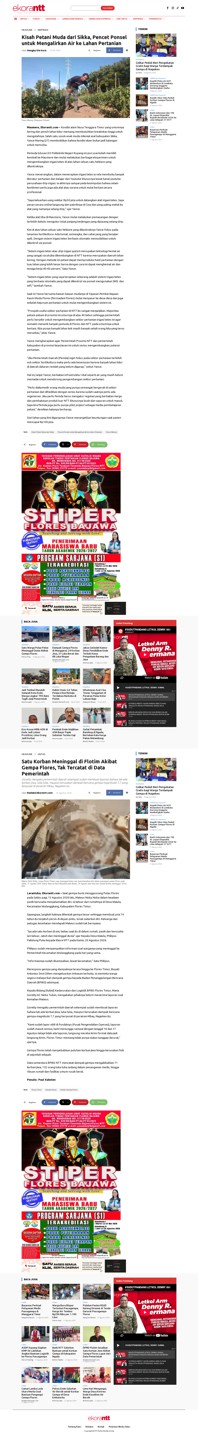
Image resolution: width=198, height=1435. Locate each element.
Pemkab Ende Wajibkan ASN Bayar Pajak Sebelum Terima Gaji (65, 732)
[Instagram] (172, 8)
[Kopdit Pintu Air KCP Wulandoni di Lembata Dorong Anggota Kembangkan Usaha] (142, 83)
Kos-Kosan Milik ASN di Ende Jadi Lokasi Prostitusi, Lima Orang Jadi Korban (35, 734)
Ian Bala (139, 73)
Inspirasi (43, 30)
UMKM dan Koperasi (158, 78)
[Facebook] (167, 8)
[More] (127, 50)
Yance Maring (111, 432)
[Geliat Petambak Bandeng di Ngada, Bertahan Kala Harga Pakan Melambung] (97, 715)
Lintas (152, 110)
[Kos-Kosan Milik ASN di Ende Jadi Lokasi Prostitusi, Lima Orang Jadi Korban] (35, 715)
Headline (27, 30)
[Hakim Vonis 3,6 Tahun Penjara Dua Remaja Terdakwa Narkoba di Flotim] (66, 676)
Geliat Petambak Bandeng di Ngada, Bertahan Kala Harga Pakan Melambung (94, 734)
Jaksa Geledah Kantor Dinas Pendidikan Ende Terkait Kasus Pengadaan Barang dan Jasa (96, 653)
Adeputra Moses (89, 702)
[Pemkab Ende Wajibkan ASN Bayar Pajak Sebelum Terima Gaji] (66, 715)
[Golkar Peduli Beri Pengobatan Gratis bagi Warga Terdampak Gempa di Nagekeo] (156, 45)
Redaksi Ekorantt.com (60, 660)
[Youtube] (182, 8)
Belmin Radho (88, 741)
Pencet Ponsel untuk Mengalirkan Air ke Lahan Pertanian (80, 432)
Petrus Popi (26, 657)
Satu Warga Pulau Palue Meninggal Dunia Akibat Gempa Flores (35, 650)
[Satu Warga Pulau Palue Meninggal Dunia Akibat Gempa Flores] (35, 634)
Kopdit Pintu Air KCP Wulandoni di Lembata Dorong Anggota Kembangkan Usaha (161, 84)
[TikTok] (177, 8)
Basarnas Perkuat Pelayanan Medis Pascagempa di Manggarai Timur (163, 133)
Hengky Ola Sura (36, 50)
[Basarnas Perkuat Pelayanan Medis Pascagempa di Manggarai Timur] (142, 132)
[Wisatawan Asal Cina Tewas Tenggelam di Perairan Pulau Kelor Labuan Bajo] (97, 676)
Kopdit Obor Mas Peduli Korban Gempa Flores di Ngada (162, 100)
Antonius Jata (88, 663)
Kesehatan (140, 59)
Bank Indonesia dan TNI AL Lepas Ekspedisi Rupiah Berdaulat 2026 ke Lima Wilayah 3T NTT (163, 116)
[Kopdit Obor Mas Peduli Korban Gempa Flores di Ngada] (142, 100)
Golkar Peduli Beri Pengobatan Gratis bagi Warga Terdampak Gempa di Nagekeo (155, 66)
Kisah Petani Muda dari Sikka (43, 432)
